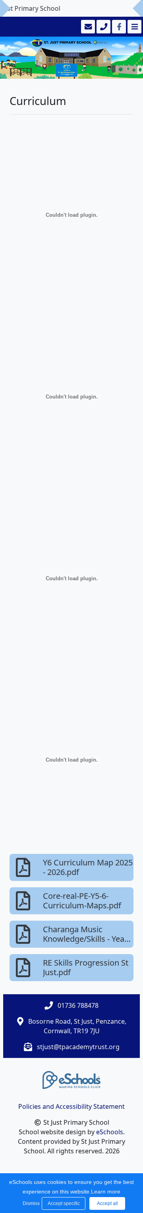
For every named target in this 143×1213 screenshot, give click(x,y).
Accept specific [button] (64, 1203)
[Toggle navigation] (133, 26)
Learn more (105, 1191)
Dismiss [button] (30, 1203)
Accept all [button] (107, 1203)
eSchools (109, 1131)
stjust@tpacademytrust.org (78, 1046)
